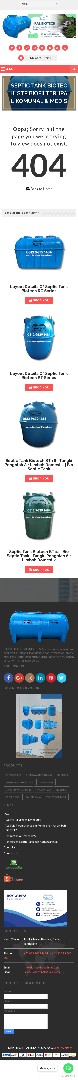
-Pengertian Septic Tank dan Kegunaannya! (31, 841)
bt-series (62, 775)
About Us (10, 847)
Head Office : (11, 941)
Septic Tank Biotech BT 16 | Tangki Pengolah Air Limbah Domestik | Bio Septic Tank (39, 464)
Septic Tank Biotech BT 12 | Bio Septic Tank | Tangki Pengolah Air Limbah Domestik (39, 555)
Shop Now (41, 300)
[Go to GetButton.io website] (68, 1076)
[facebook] (19, 48)
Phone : (8, 953)
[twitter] (12, 48)
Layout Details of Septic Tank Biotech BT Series (39, 375)
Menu (9, 69)
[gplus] (27, 48)
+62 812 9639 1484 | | (38, 953)
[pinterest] (65, 48)
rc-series (61, 789)
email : (7, 967)
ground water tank (18, 789)
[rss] (42, 48)
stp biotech (13, 797)
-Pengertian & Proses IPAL (20, 835)
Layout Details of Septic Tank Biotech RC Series (39, 288)
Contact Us (11, 853)
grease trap (46, 782)
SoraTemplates (62, 1047)
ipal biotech (43, 789)
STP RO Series (13, 775)
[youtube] (57, 48)
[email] (50, 48)
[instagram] (35, 48)
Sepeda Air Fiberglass (39, 775)
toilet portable (56, 797)
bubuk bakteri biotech (19, 782)
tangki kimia (33, 797)
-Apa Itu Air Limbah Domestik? (22, 819)
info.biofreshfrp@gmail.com (41, 967)
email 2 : (9, 971)
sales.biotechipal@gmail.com (42, 971)
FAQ (6, 813)
